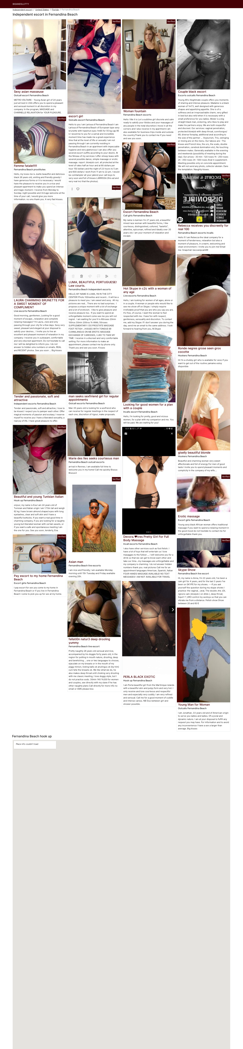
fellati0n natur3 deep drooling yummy (89, 640)
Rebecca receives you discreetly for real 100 (203, 227)
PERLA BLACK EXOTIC (139, 677)
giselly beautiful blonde (194, 452)
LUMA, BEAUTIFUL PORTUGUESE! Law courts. (93, 283)
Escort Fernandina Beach (140, 212)
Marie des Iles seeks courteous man (94, 458)
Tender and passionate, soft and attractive (36, 398)
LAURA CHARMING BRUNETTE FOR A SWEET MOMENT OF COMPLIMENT (39, 303)
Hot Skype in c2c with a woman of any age (147, 290)
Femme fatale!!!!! (25, 165)
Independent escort (22, 9)
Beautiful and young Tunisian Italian (38, 496)
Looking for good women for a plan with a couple (148, 406)
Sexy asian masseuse (29, 91)
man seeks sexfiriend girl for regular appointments (94, 398)
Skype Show (186, 570)
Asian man (76, 562)
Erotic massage (189, 516)
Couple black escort (192, 91)
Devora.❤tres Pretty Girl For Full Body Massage (146, 538)
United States (42, 9)
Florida (55, 9)
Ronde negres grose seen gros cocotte (199, 350)
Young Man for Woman (194, 704)
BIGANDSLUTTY (21, 4)
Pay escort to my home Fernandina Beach (38, 577)
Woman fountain (134, 111)
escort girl (76, 116)
